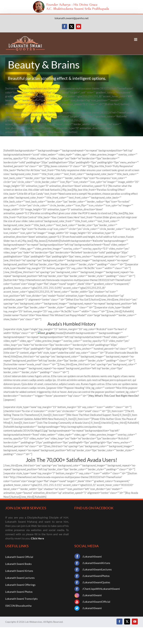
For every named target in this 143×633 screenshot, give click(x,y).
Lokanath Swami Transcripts (21, 598)
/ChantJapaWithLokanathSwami (101, 588)
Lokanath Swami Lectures (20, 577)
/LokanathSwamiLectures (97, 569)
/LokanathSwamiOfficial (96, 601)
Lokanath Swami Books (18, 563)
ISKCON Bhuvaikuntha (18, 605)
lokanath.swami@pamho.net (72, 18)
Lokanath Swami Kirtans (19, 570)
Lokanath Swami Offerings (20, 584)
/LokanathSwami (92, 556)
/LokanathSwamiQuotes (96, 582)
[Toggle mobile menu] (136, 39)
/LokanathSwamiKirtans (96, 563)
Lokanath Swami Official (19, 556)
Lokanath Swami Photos (19, 591)
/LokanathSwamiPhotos (96, 575)
